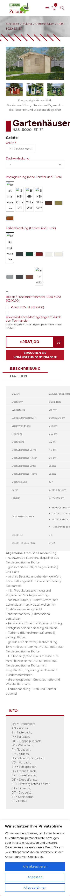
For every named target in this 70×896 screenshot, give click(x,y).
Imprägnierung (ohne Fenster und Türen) (34, 177)
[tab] (25, 368)
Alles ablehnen (35, 887)
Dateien (18, 376)
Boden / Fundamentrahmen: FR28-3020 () (33, 298)
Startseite (12, 24)
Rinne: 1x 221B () (27, 307)
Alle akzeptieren (35, 866)
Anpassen (35, 877)
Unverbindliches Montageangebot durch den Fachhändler (33, 318)
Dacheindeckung (17, 158)
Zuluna (27, 24)
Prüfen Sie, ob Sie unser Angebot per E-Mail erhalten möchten (34, 326)
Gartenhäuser (44, 24)
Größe (11, 143)
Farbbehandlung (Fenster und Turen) (31, 228)
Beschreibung (25, 369)
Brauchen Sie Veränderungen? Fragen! (35, 355)
